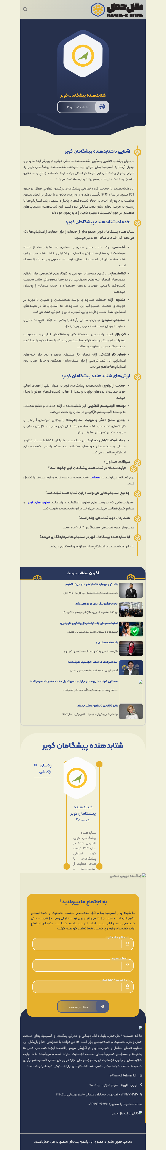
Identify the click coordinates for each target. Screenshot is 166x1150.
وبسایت (95, 477)
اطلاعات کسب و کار (78, 107)
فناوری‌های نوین (38, 502)
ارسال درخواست (78, 1007)
